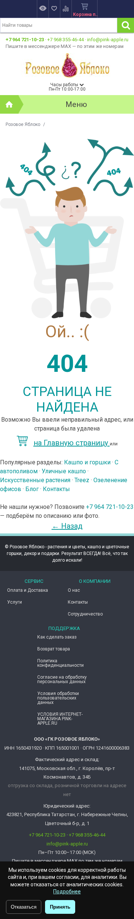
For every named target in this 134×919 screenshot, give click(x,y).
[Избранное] (54, 9)
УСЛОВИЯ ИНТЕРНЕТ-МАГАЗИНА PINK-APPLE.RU (60, 719)
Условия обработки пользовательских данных (58, 698)
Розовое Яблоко (23, 124)
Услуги (14, 602)
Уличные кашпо (64, 471)
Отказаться (23, 907)
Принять (60, 907)
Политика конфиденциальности (60, 663)
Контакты (56, 489)
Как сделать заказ (57, 637)
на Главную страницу (72, 442)
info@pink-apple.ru (107, 39)
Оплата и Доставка (27, 590)
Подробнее (67, 891)
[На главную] (9, 104)
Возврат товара (53, 649)
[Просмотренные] (42, 9)
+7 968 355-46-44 (65, 39)
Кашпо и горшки (87, 462)
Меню (76, 104)
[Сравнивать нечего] (65, 9)
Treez (81, 480)
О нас (74, 590)
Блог (32, 489)
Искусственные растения (35, 480)
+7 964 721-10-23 (25, 39)
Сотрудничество (85, 614)
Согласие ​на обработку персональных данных (62, 679)
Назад (67, 526)
